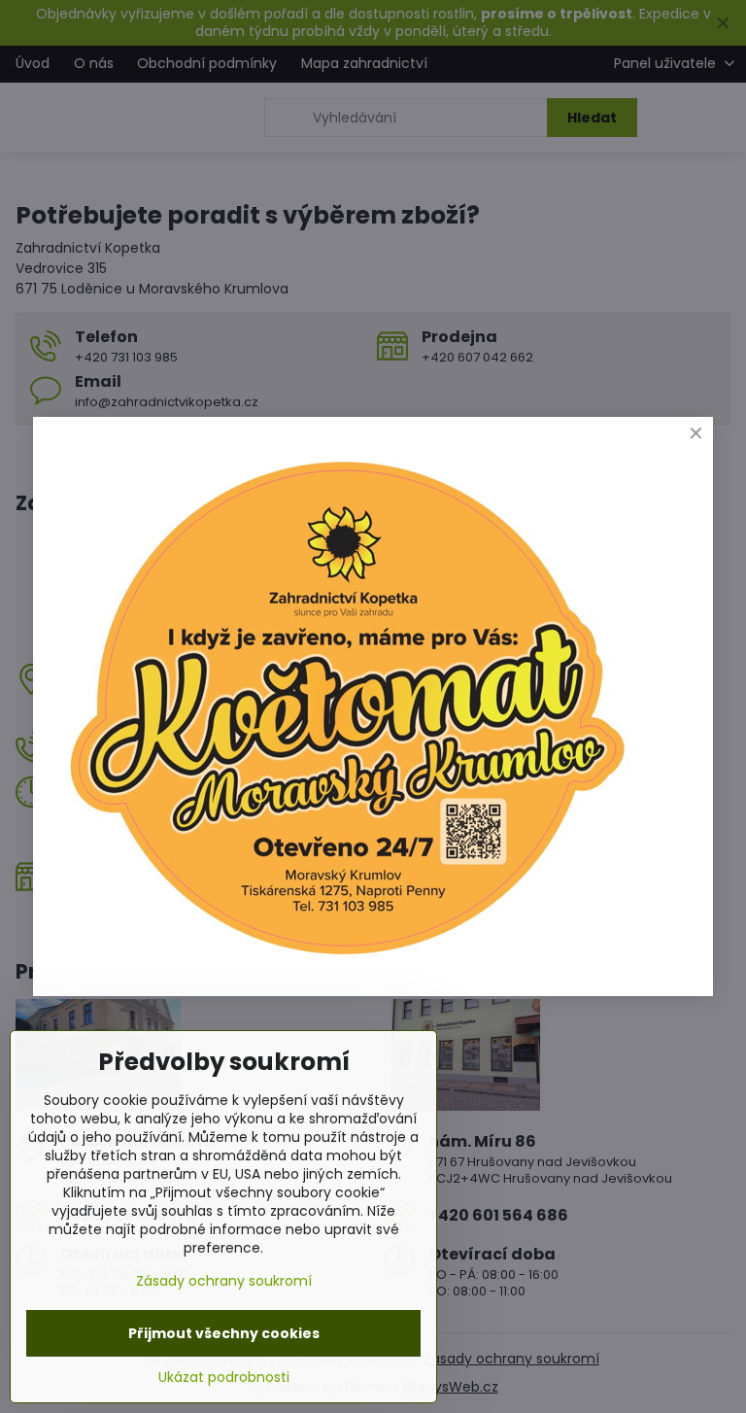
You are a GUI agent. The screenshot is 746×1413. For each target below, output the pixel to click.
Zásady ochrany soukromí (224, 1281)
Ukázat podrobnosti (223, 1377)
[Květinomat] (345, 964)
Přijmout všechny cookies (224, 1333)
